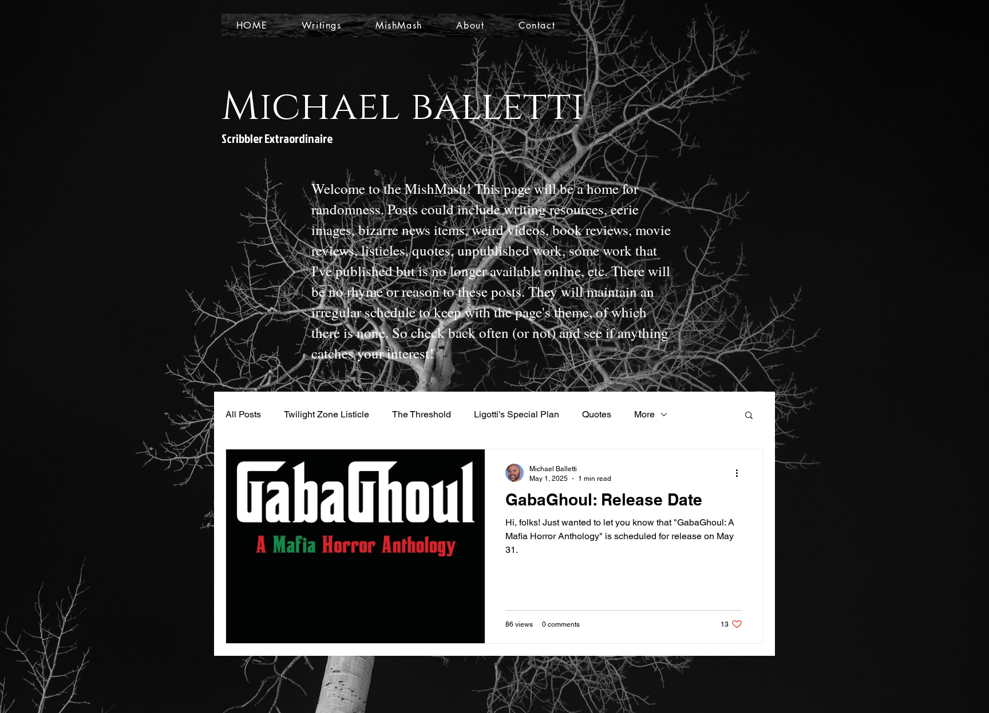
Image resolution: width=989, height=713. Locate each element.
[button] (748, 416)
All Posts (243, 414)
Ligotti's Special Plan (516, 414)
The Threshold (421, 414)
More (644, 414)
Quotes (596, 414)
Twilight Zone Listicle (326, 414)
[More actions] (740, 473)
